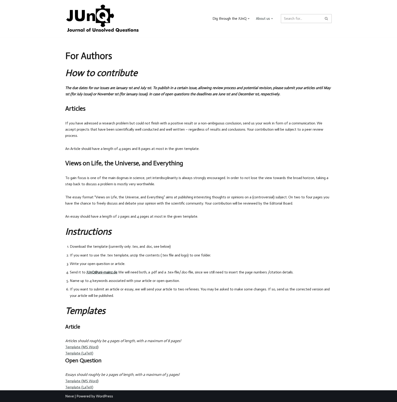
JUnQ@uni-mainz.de (101, 272)
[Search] (326, 18)
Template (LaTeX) (79, 353)
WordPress (104, 396)
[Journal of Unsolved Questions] (102, 18)
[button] (249, 19)
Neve (69, 396)
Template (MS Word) (82, 347)
